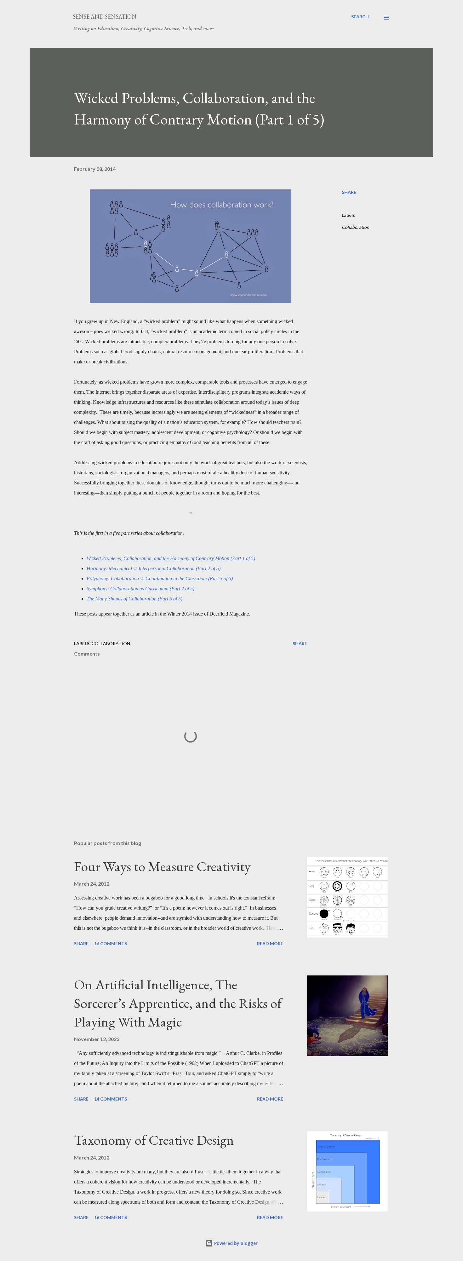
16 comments (110, 943)
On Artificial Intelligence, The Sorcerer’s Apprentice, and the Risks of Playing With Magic (178, 1002)
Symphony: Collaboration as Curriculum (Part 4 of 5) (140, 588)
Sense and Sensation (104, 16)
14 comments (110, 1099)
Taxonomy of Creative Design (154, 1140)
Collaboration (355, 227)
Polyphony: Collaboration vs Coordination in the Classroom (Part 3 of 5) (160, 578)
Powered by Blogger (235, 1243)
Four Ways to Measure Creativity (162, 866)
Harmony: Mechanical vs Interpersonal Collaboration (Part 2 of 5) (153, 568)
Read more (270, 943)
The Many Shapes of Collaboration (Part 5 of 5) (134, 598)
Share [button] (349, 192)
